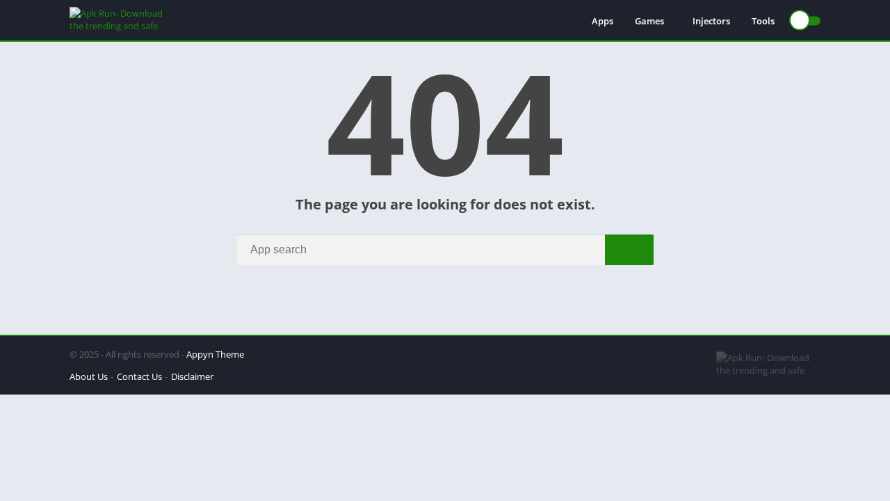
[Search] (629, 249)
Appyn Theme (215, 354)
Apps (602, 21)
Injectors (711, 21)
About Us (89, 376)
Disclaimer (192, 376)
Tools (763, 21)
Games (649, 21)
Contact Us (139, 376)
